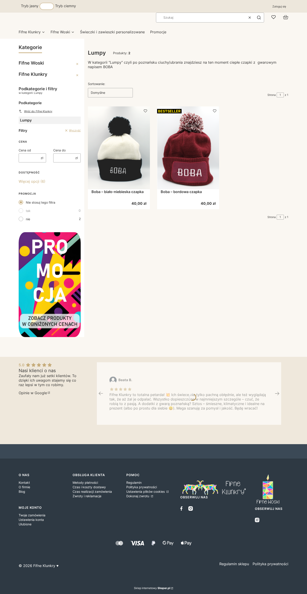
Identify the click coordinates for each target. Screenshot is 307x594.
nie (28, 219)
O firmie (24, 487)
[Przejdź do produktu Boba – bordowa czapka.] (188, 147)
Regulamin (134, 482)
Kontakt (24, 482)
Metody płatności (85, 482)
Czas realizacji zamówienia (92, 491)
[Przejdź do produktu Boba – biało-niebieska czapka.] (119, 147)
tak (28, 211)
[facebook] (182, 508)
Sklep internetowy (152, 588)
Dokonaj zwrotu (138, 496)
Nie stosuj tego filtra (40, 202)
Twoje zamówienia (32, 515)
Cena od (25, 150)
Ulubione (25, 524)
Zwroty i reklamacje (87, 496)
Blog (22, 491)
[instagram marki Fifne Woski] (257, 520)
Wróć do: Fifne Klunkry (38, 111)
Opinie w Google (33, 393)
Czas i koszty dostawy (89, 487)
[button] (259, 17)
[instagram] (190, 508)
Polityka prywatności (141, 487)
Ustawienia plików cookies (146, 491)
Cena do (59, 150)
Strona (271, 95)
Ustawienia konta (31, 520)
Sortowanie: (96, 84)
